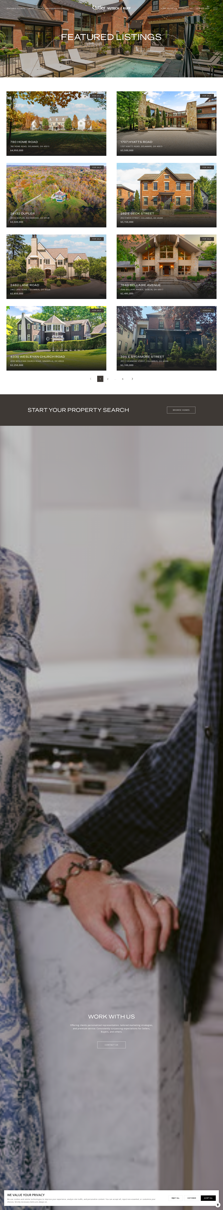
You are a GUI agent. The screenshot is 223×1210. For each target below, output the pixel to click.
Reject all (175, 1198)
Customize (191, 1198)
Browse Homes (181, 410)
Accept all (208, 1198)
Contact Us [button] (111, 1045)
